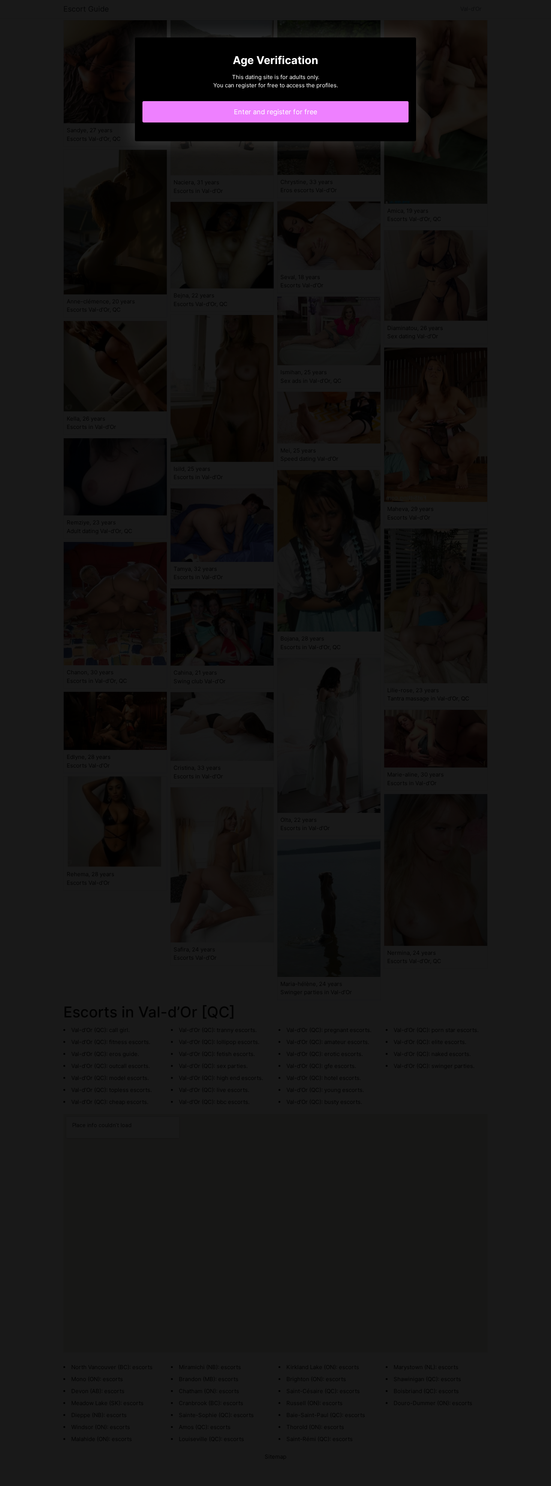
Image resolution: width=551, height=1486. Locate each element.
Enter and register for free (275, 112)
